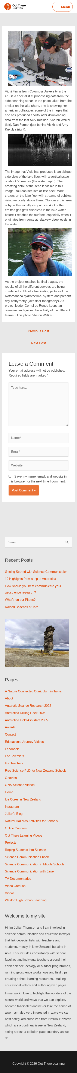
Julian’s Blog (13, 813)
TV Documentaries (18, 878)
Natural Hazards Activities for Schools (31, 821)
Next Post (38, 343)
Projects (10, 842)
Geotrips (11, 778)
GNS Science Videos (20, 785)
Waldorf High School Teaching (25, 900)
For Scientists (14, 756)
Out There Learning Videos (23, 835)
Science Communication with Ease (29, 871)
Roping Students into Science (25, 850)
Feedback (12, 749)
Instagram (12, 806)
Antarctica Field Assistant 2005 (26, 720)
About (9, 698)
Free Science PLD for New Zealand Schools (36, 770)
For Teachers (14, 763)
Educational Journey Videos (24, 741)
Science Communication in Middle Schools (35, 864)
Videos (10, 893)
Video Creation (15, 886)
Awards (10, 727)
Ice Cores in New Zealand (23, 799)
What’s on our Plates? (20, 599)
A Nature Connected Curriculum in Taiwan (34, 691)
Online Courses (16, 828)
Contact (10, 734)
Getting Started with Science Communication (36, 571)
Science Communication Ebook (27, 857)
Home (9, 792)
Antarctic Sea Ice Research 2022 (28, 705)
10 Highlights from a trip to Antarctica (30, 578)
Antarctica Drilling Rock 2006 (25, 713)
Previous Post (38, 331)
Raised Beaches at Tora (21, 607)
